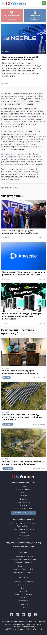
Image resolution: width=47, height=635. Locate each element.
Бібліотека (23, 601)
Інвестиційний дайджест (23, 582)
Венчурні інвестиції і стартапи (23, 560)
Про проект (23, 486)
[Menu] (3, 3)
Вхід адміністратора (23, 509)
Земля (23, 532)
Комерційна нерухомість (24, 529)
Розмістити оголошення (25, 513)
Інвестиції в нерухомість (23, 572)
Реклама (23, 493)
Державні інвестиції (24, 563)
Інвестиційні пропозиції (23, 519)
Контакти (23, 505)
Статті (23, 588)
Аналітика (23, 578)
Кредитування (23, 566)
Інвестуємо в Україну (23, 594)
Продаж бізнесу (23, 526)
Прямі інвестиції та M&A (23, 556)
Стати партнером (23, 489)
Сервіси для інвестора (23, 546)
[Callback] (44, 3)
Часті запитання (23, 502)
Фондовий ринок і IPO (23, 569)
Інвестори (23, 604)
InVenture (23, 482)
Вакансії (23, 499)
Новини (23, 553)
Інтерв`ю (23, 591)
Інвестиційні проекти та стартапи (23, 523)
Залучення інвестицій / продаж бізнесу (23, 543)
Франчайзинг (23, 536)
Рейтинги (23, 598)
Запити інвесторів (23, 539)
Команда (23, 496)
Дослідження (23, 585)
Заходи (23, 607)
